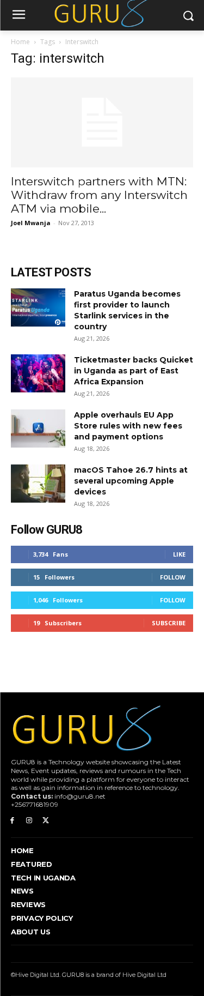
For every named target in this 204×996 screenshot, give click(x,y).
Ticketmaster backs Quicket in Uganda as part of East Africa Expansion (133, 371)
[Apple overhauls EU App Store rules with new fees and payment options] (38, 428)
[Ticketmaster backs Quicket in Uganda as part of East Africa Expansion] (38, 373)
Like (179, 554)
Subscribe (169, 623)
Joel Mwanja (31, 223)
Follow (173, 577)
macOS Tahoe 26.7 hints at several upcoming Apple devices (131, 481)
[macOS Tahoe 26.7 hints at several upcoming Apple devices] (38, 483)
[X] (46, 820)
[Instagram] (29, 820)
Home (20, 41)
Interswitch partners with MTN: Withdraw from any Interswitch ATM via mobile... (99, 194)
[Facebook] (12, 820)
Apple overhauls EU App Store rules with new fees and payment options (128, 426)
